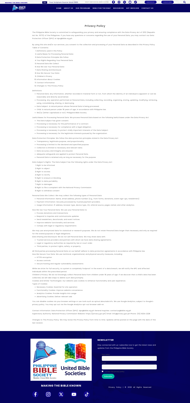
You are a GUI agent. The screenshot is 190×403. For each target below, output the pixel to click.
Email (104, 363)
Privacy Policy (115, 387)
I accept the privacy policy (114, 372)
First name (106, 354)
